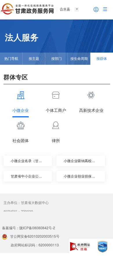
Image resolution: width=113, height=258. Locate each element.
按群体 (101, 58)
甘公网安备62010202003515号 (34, 236)
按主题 (34, 58)
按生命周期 (79, 58)
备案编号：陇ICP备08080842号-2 (28, 227)
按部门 (56, 58)
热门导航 (11, 58)
